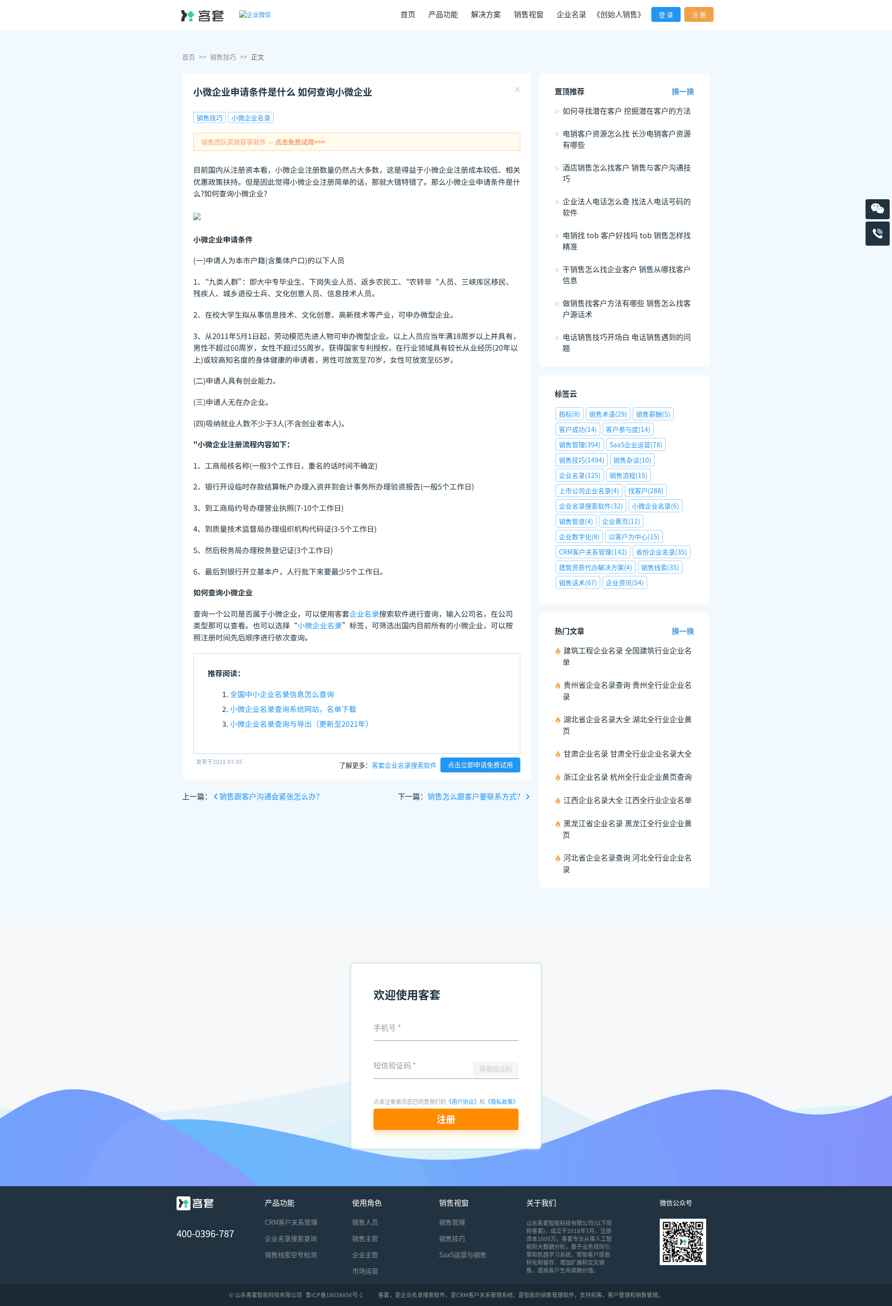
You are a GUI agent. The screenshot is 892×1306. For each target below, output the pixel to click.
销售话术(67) (578, 582)
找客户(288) (645, 490)
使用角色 (367, 1202)
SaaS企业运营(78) (636, 444)
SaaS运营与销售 (462, 1254)
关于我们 (541, 1202)
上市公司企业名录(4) (589, 490)
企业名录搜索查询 (291, 1238)
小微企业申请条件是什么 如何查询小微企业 (282, 91)
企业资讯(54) (625, 582)
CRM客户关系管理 (291, 1222)
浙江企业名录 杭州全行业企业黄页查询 (628, 776)
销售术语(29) (608, 413)
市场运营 (365, 1270)
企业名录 (571, 14)
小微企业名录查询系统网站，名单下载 (293, 708)
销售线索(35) (660, 567)
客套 (383, 1295)
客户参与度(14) (628, 429)
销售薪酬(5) (653, 413)
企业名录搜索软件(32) (591, 505)
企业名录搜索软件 (422, 1295)
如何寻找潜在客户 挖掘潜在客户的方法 (627, 110)
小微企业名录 (250, 117)
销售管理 (452, 1222)
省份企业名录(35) (661, 551)
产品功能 (280, 1202)
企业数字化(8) (579, 536)
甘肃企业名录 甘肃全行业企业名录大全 (628, 753)
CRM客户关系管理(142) (593, 551)
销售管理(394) (580, 444)
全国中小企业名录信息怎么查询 (282, 693)
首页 (407, 14)
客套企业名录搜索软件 (404, 764)
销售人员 (365, 1222)
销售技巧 (223, 56)
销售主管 (365, 1238)
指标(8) (569, 413)
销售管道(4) (576, 521)
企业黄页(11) (621, 521)
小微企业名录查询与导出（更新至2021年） (301, 723)
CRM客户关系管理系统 (484, 1295)
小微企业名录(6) (655, 505)
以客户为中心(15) (634, 536)
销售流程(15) (629, 475)
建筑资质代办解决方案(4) (595, 567)
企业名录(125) (580, 475)
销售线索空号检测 (291, 1254)
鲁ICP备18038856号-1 (334, 1295)
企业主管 (365, 1254)
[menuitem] (408, 15)
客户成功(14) (578, 429)
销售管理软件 (557, 1295)
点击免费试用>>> (300, 141)
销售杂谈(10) (632, 459)
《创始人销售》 (619, 14)
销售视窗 (454, 1202)
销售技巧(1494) (581, 459)
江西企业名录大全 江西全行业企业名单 (628, 799)
